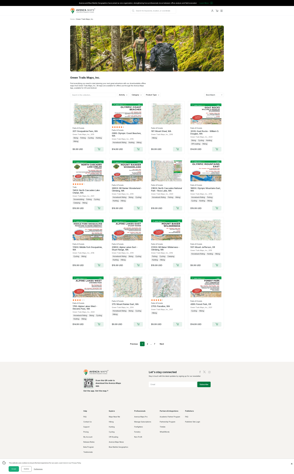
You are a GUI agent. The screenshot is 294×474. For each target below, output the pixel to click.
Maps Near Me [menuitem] (114, 417)
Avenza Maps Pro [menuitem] (141, 417)
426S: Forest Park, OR (200, 304)
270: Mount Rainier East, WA (125, 304)
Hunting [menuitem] (112, 427)
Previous (134, 344)
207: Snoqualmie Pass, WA (85, 131)
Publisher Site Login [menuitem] (192, 422)
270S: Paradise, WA (160, 306)
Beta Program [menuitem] (88, 447)
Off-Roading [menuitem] (113, 437)
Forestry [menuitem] (137, 432)
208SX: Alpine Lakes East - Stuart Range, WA (124, 248)
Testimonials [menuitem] (88, 452)
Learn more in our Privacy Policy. (70, 463)
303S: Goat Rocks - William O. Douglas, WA (204, 132)
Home (72, 19)
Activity (122, 95)
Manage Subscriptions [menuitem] (142, 422)
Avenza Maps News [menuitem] (116, 442)
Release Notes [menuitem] (89, 442)
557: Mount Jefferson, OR (202, 247)
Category (136, 95)
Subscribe (204, 384)
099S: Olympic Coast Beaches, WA (126, 134)
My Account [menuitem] (87, 437)
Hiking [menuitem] (111, 422)
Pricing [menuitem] (86, 432)
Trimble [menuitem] (162, 427)
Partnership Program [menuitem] (167, 422)
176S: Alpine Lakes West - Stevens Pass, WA (85, 307)
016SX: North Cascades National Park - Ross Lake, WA (166, 189)
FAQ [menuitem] (84, 417)
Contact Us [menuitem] (87, 422)
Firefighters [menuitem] (138, 427)
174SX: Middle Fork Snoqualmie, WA (87, 248)
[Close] (292, 462)
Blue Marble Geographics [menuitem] (118, 447)
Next (162, 344)
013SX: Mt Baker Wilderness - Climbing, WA (165, 248)
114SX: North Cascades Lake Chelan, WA (86, 191)
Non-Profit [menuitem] (138, 437)
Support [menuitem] (86, 427)
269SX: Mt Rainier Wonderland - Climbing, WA (127, 189)
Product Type (151, 95)
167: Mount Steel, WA (161, 131)
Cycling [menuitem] (111, 432)
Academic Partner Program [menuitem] (170, 417)
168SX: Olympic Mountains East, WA (205, 189)
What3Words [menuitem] (165, 432)
